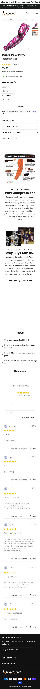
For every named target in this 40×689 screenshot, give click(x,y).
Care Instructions (11, 126)
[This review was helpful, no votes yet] (30, 480)
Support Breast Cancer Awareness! (15, 20)
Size (4, 87)
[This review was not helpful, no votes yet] (34, 449)
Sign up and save (11, 638)
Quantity (6, 96)
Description (8, 121)
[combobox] (28, 418)
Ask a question (9, 138)
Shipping (5, 72)
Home (3, 20)
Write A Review (20, 403)
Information (9, 658)
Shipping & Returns (12, 132)
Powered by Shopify (26, 686)
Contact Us (8, 664)
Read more (25, 551)
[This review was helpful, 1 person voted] (30, 449)
